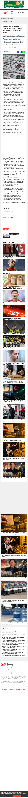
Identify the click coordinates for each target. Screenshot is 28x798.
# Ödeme (11, 234)
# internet (17, 234)
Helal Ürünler (16, 669)
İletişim (15, 667)
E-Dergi (2, 669)
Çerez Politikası (10, 795)
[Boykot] (23, 12)
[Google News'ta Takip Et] (7, 52)
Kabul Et (17, 796)
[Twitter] (21, 52)
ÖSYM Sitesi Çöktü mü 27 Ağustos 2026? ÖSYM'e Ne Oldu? (13, 635)
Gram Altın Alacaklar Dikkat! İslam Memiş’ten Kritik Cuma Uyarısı (13, 459)
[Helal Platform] (9, 12)
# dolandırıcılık (7, 236)
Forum (22, 667)
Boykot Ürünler (10, 669)
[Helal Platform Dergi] (24, 12)
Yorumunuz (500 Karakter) (8, 217)
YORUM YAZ (7, 229)
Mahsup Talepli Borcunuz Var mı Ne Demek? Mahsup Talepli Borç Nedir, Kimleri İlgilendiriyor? (13, 382)
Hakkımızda (9, 667)
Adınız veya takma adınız (8, 211)
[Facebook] (18, 52)
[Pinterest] (18, 673)
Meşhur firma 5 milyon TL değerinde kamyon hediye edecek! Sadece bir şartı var (13, 601)
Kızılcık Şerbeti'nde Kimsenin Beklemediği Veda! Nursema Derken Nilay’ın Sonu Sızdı (12, 653)
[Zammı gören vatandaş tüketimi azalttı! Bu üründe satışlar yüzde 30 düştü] (14, 612)
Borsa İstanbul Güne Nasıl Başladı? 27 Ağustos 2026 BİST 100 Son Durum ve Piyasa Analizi (13, 401)
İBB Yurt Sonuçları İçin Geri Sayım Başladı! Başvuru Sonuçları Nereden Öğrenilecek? (13, 638)
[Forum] (19, 12)
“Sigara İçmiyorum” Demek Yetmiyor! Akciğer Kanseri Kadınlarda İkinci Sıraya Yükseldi (13, 629)
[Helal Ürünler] (21, 12)
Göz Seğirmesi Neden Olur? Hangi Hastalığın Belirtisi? (13, 655)
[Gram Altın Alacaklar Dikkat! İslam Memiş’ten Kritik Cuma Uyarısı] (14, 449)
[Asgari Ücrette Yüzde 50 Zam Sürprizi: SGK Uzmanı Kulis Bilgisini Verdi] (14, 469)
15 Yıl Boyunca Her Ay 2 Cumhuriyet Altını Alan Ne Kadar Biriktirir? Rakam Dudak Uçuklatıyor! (13, 440)
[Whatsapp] (23, 52)
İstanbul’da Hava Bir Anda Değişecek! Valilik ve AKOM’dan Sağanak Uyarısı (12, 632)
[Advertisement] (14, 144)
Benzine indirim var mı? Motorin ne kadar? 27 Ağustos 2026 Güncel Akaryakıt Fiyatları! (12, 420)
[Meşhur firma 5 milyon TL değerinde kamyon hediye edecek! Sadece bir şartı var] (14, 590)
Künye (22, 669)
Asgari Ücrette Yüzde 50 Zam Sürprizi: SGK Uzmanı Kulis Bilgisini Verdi (12, 478)
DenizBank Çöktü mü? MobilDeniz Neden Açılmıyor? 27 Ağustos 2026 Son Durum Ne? (14, 647)
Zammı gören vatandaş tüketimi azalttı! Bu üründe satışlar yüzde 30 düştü (12, 623)
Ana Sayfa (3, 667)
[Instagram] (15, 673)
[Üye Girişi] (26, 12)
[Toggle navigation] (2, 12)
